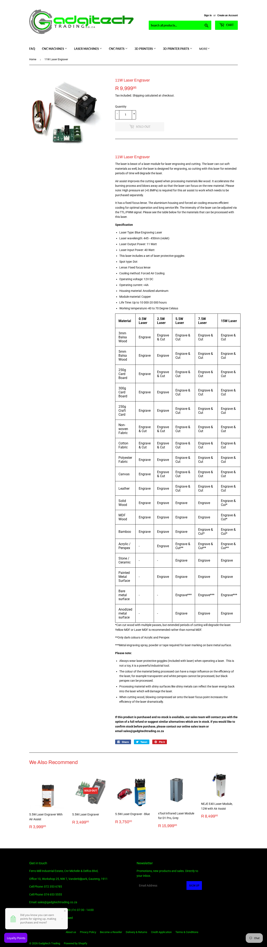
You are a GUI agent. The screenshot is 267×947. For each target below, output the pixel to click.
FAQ (32, 48)
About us (71, 932)
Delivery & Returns (136, 932)
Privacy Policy (88, 932)
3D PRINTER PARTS (176, 48)
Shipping (138, 95)
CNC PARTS (117, 48)
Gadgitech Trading (49, 943)
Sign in (208, 15)
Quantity (120, 106)
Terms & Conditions (186, 932)
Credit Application (161, 932)
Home (32, 59)
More (203, 48)
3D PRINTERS (144, 48)
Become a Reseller (111, 932)
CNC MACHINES (53, 48)
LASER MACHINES (86, 48)
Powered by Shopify (75, 943)
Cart (229, 25)
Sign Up (194, 885)
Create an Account (227, 15)
